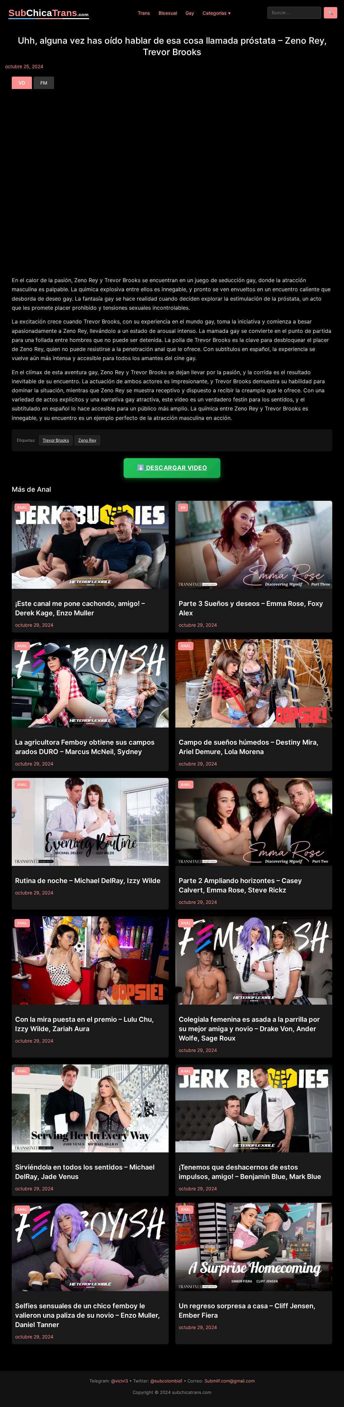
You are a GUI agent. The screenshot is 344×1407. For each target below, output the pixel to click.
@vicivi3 (119, 1380)
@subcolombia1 (166, 1380)
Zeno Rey (87, 440)
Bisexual (168, 13)
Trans (144, 13)
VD (21, 83)
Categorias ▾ (216, 13)
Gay (189, 13)
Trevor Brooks (56, 440)
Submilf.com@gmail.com (230, 1380)
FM (43, 83)
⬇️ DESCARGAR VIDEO (172, 467)
